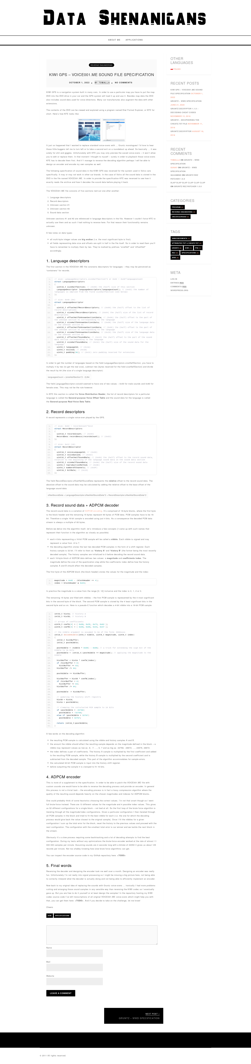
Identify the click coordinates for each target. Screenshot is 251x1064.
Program (177, 207)
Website (50, 975)
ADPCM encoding (93, 510)
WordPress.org (179, 290)
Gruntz (177, 248)
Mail (48, 961)
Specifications (62, 916)
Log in (174, 279)
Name (49, 947)
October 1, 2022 (79, 82)
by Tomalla (102, 82)
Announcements (181, 238)
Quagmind (176, 175)
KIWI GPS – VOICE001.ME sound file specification (101, 74)
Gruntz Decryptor (181, 131)
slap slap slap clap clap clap (188, 182)
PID (198, 248)
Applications (134, 39)
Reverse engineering (101, 65)
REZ (175, 253)
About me (114, 39)
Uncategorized (180, 217)
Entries (177, 282)
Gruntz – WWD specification (186, 101)
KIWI (50, 916)
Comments (179, 286)
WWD (175, 258)
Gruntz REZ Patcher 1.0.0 (188, 186)
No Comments (123, 82)
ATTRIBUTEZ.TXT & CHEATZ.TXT (186, 243)
